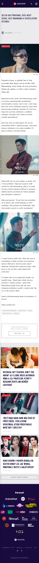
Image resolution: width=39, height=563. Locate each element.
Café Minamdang (9, 310)
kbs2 (30, 310)
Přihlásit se (19, 333)
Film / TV (6, 46)
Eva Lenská (8, 33)
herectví (22, 310)
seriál (16, 313)
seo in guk (7, 313)
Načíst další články (19, 477)
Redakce (20, 547)
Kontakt (28, 547)
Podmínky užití (8, 547)
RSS (35, 547)
